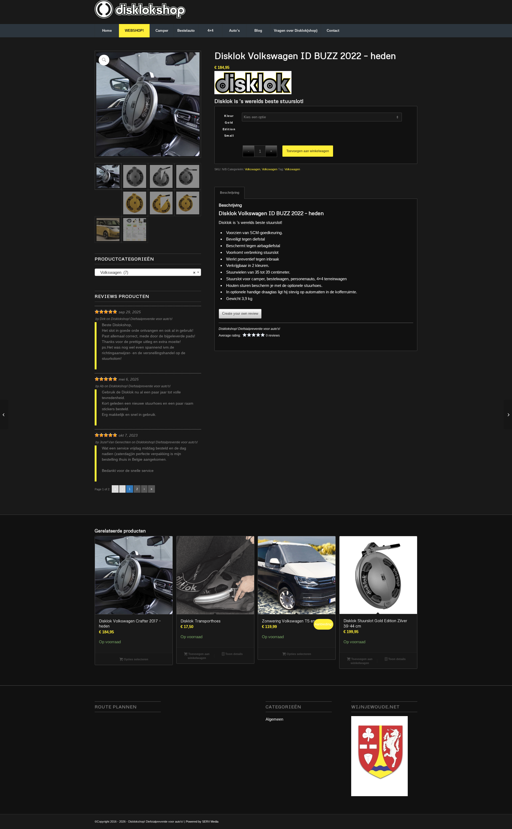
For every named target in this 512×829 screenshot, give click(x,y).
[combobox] (148, 272)
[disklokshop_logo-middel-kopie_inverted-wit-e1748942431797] (140, 12)
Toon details (234, 654)
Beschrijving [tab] (229, 193)
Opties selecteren (135, 659)
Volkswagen (252, 169)
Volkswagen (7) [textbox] (146, 272)
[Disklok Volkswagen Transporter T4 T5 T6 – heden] (508, 414)
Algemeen (274, 719)
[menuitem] (107, 30)
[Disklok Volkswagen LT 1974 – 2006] (4, 414)
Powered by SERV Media (202, 821)
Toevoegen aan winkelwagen (307, 151)
